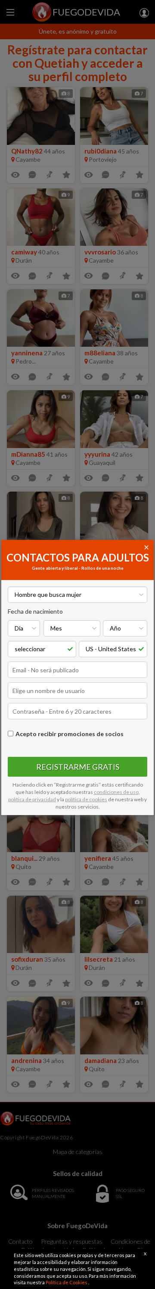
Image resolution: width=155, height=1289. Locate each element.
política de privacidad (32, 799)
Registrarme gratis (77, 767)
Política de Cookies (67, 1282)
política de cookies (86, 799)
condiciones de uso (116, 792)
